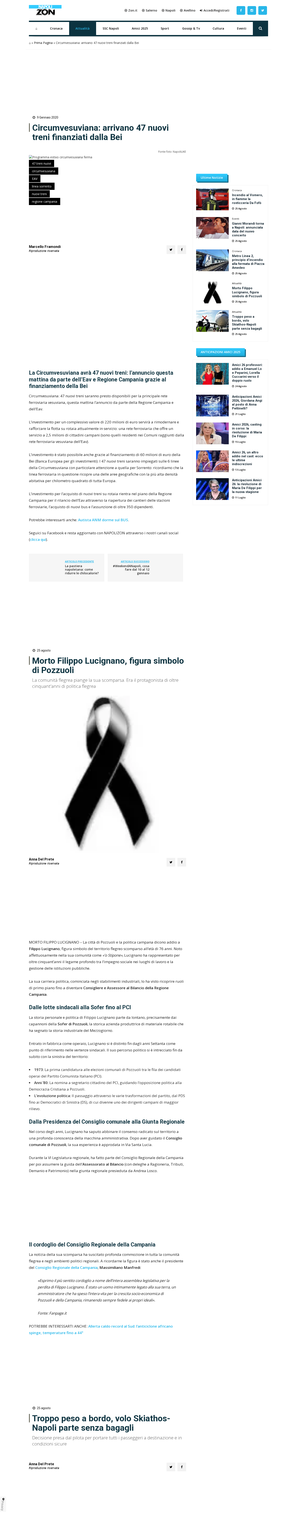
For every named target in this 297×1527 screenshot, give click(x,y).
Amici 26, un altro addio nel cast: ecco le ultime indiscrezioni (247, 458)
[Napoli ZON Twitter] (262, 10)
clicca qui (38, 539)
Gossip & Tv (191, 28)
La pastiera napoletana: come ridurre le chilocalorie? (82, 569)
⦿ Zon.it (130, 10)
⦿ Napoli (168, 10)
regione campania (44, 201)
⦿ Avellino (187, 10)
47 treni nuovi (41, 163)
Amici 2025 (140, 28)
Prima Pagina (43, 43)
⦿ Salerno (149, 10)
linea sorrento (42, 186)
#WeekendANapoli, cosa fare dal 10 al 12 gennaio (131, 569)
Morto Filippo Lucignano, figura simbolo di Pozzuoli (247, 292)
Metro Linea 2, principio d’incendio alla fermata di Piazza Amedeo (248, 262)
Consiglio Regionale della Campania (66, 1267)
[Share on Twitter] (171, 249)
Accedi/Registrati (216, 10)
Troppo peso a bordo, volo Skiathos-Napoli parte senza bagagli (247, 322)
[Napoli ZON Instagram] (251, 10)
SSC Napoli (111, 28)
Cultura (218, 28)
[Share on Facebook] (181, 249)
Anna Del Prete (41, 859)
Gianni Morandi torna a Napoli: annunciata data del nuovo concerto (248, 229)
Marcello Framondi (45, 247)
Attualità (82, 28)
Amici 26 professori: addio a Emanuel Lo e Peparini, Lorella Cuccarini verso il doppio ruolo (247, 373)
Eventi (241, 28)
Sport (165, 28)
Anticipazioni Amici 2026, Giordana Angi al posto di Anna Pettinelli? (247, 402)
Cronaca (56, 28)
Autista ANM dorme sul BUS (103, 519)
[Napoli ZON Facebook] (240, 10)
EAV (34, 179)
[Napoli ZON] (45, 10)
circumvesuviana (43, 171)
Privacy (2, 1506)
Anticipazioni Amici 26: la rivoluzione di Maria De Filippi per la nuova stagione (247, 486)
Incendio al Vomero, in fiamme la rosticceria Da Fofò (247, 199)
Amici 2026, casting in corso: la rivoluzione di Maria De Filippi (247, 430)
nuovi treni (39, 194)
